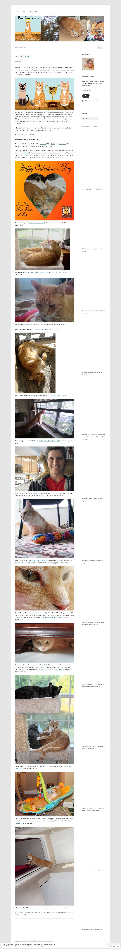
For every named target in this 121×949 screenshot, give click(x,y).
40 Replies (18, 61)
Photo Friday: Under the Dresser (53, 617)
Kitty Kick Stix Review (34, 493)
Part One (56, 395)
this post (26, 153)
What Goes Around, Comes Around (52, 669)
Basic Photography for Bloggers (37, 560)
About (24, 11)
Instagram (62, 144)
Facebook (43, 144)
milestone (64, 912)
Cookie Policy (39, 946)
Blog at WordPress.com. (21, 941)
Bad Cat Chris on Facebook (90, 126)
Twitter (53, 144)
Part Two (64, 395)
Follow (86, 96)
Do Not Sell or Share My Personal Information (41, 941)
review (69, 912)
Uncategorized (33, 912)
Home (16, 11)
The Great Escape (38, 329)
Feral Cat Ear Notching (41, 272)
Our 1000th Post (23, 56)
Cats (56, 912)
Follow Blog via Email (89, 76)
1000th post (48, 912)
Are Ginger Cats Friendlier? (37, 223)
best (53, 912)
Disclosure (33, 11)
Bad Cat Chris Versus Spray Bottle (49, 441)
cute (59, 912)
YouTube (18, 146)
